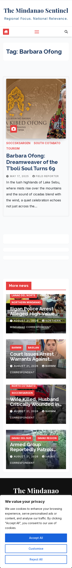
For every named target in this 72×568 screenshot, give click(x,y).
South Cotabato (47, 143)
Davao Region (47, 438)
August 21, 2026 (26, 320)
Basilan (33, 347)
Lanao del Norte (23, 295)
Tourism (13, 148)
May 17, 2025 (20, 176)
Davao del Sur (21, 438)
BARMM (16, 347)
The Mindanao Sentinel (36, 10)
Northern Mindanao (26, 302)
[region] (36, 531)
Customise (36, 548)
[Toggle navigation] (36, 31)
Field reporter (47, 176)
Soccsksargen (18, 143)
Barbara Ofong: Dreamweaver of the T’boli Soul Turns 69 (32, 162)
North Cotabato (24, 385)
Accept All (36, 537)
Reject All (36, 559)
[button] (66, 32)
